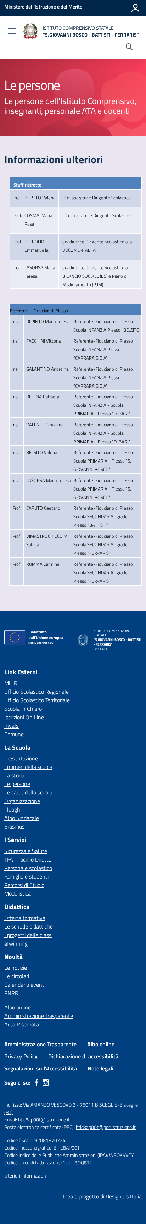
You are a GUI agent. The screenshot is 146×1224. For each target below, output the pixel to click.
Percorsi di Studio (24, 885)
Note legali (100, 1068)
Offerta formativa (24, 918)
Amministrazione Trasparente (38, 1016)
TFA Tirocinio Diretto (27, 859)
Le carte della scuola (28, 792)
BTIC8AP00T (67, 1147)
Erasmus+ (16, 826)
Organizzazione (22, 801)
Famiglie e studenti (26, 876)
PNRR (11, 993)
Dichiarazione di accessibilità (83, 1056)
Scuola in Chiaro (23, 708)
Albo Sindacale (21, 818)
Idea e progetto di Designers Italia (102, 1196)
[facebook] (36, 1082)
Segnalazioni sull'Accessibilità (40, 1068)
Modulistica (17, 893)
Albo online (17, 1007)
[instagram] (46, 1082)
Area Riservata (21, 1024)
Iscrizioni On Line (24, 717)
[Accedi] (135, 8)
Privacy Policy (21, 1056)
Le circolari (16, 976)
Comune (14, 734)
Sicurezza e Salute (25, 851)
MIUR (10, 683)
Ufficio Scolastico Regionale (36, 691)
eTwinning (16, 943)
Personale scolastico (28, 868)
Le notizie (15, 967)
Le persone (17, 784)
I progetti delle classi (28, 935)
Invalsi (11, 725)
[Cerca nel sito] (129, 47)
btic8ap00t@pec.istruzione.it (106, 1127)
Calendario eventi (24, 984)
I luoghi (12, 809)
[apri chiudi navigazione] (12, 31)
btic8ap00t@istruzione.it (44, 1119)
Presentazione (21, 758)
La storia (14, 775)
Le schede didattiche (28, 926)
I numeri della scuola (28, 767)
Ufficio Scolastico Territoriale (37, 700)
